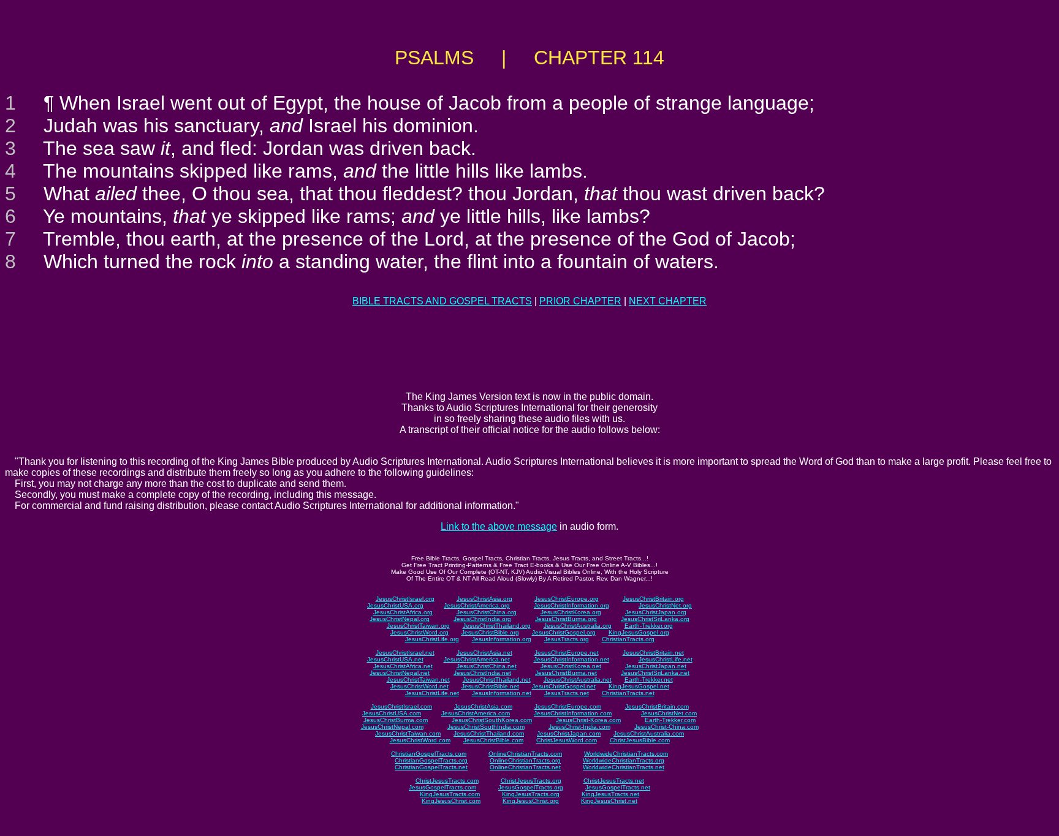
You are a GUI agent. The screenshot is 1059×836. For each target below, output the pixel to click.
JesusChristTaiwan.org (418, 625)
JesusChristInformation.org (571, 605)
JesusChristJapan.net (655, 666)
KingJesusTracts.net (610, 794)
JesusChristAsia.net (484, 652)
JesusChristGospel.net (564, 686)
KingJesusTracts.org (531, 794)
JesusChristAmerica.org (477, 605)
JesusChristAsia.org (484, 598)
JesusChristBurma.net (566, 672)
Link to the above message (499, 526)
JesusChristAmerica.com (475, 713)
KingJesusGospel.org (639, 632)
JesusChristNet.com (669, 713)
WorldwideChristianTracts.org (623, 760)
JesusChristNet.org (665, 605)
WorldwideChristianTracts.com (626, 753)
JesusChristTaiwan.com (408, 733)
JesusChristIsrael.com (401, 706)
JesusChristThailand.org (497, 625)
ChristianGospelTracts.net (431, 767)
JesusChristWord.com (420, 740)
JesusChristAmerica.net (477, 659)
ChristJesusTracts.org (531, 780)
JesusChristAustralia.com (648, 733)
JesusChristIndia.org (482, 619)
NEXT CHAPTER (668, 301)
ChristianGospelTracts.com (428, 753)
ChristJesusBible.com (640, 740)
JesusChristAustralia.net (578, 679)
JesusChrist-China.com (666, 726)
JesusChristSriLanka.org (655, 619)
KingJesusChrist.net (609, 800)
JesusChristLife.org (432, 639)
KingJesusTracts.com (450, 794)
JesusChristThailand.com (489, 733)
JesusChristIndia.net (482, 672)
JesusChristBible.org (490, 632)
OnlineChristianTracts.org (525, 760)
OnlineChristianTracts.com (525, 753)
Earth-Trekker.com (670, 720)
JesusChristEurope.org (566, 598)
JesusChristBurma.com (395, 720)
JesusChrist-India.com (579, 726)
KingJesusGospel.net (639, 686)
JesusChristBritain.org (653, 598)
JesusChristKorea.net (571, 666)
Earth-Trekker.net (648, 679)
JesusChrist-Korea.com (588, 720)
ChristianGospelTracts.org (431, 760)
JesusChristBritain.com (657, 706)
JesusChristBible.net (490, 686)
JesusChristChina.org (487, 612)
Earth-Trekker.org (648, 625)
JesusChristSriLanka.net (655, 672)
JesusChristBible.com (493, 740)
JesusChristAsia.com (483, 706)
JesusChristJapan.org (655, 612)
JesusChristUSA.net (395, 659)
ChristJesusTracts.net (613, 780)
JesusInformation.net (501, 693)
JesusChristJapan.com (569, 733)
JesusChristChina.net (487, 666)
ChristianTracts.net (628, 693)
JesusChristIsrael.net (405, 652)
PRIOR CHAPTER (580, 301)
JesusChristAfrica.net (403, 666)
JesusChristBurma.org (566, 619)
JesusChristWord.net (419, 686)
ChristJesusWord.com (566, 740)
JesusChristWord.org (419, 632)
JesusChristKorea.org (571, 612)
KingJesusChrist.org (531, 800)
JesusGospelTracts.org (530, 787)
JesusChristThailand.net (497, 679)
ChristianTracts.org (628, 639)
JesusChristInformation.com (573, 713)
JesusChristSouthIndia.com (486, 726)
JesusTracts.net (566, 693)
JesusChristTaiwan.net (418, 679)
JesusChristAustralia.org (578, 625)
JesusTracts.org (566, 639)
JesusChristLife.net (666, 659)
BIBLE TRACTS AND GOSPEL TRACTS (442, 301)
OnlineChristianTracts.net (525, 767)
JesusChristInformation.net (571, 659)
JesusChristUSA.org (395, 605)
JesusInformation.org (501, 639)
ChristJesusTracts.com (447, 780)
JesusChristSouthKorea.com (492, 720)
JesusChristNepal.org (400, 619)
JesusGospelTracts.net (617, 787)
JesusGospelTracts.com (442, 787)
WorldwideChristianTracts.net (623, 767)
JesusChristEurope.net (566, 652)
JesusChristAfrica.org (403, 612)
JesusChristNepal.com (392, 726)
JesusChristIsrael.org (405, 598)
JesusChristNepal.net (400, 672)
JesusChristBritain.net (653, 652)
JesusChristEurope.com (567, 706)
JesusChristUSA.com (391, 713)
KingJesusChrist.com (451, 800)
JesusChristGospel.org (564, 632)
